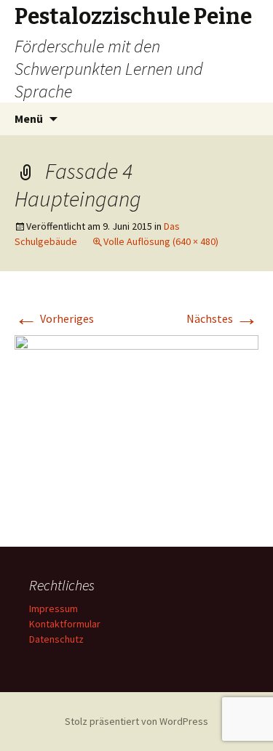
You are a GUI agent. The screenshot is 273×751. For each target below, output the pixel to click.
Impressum (53, 608)
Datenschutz (56, 639)
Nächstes (222, 318)
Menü (29, 118)
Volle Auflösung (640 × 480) (160, 241)
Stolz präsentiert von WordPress (136, 721)
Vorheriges (54, 318)
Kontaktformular (64, 623)
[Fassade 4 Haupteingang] (136, 425)
